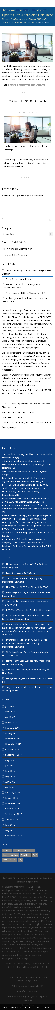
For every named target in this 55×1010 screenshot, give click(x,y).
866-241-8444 (39, 966)
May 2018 (10, 711)
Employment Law (10, 855)
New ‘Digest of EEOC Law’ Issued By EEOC (25, 293)
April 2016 (10, 787)
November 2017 (13, 744)
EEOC (32, 850)
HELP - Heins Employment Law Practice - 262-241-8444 (24, 10)
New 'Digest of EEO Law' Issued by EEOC (22, 522)
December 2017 (13, 738)
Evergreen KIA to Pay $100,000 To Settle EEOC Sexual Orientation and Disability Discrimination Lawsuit (24, 643)
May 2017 (10, 776)
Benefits (12, 85)
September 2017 (13, 754)
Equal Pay (35, 85)
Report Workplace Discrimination (17, 248)
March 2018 (11, 722)
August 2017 (11, 760)
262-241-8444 (43, 22)
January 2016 (11, 797)
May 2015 (10, 830)
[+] (27, 129)
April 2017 (10, 781)
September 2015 (13, 814)
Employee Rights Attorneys (14, 255)
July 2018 (9, 706)
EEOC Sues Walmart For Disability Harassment (28, 610)
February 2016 (12, 792)
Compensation (23, 85)
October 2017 (12, 749)
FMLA (35, 855)
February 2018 (12, 727)
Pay (42, 85)
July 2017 (9, 765)
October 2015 (12, 808)
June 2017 (10, 770)
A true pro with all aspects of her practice (22, 460)
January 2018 (11, 733)
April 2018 (10, 717)
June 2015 (10, 824)
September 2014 (13, 835)
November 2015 (13, 803)
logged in (19, 195)
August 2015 (11, 819)
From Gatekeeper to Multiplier (19, 279)
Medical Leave (9, 859)
